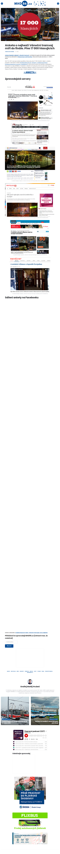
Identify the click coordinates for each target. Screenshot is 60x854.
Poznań (39, 671)
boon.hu (18, 64)
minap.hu (34, 62)
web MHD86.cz (30, 672)
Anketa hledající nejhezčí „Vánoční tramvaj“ (17, 55)
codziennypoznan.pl (42, 62)
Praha (43, 671)
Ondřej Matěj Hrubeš (9, 51)
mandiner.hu (24, 64)
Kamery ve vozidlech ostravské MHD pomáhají (46, 722)
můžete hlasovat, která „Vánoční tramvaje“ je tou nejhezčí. (32, 632)
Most (35, 671)
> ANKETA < (30, 72)
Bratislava (13, 671)
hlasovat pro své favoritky (25, 57)
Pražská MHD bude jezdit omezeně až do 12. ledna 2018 (14, 722)
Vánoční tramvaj (49, 671)
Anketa (8, 671)
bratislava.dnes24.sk (10, 64)
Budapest (22, 671)
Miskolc (31, 671)
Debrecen (27, 671)
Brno (18, 671)
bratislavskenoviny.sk (25, 62)
